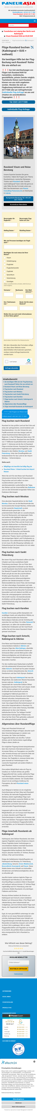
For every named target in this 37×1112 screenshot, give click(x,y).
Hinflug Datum (9, 230)
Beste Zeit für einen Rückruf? (26, 303)
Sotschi (9, 669)
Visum (9, 258)
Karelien (5, 613)
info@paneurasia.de (29, 16)
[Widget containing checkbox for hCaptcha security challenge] (18, 361)
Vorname (7, 290)
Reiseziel (29, 622)
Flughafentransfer (13, 268)
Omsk (21, 864)
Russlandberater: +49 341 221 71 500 (24, 12)
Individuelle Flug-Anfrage (13, 92)
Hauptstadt (18, 508)
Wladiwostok (28, 864)
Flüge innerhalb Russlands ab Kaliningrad (18, 406)
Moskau (21, 451)
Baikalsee (31, 487)
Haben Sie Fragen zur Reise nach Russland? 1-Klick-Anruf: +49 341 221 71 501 (15, 414)
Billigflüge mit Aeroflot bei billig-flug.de (18, 466)
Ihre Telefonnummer (10, 303)
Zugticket (10, 271)
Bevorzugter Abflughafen (9, 219)
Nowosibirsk (6, 866)
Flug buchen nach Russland (13, 389)
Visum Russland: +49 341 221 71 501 (24, 14)
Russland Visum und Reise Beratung (16, 387)
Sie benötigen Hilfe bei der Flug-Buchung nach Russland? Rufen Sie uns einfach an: (18, 383)
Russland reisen (22, 783)
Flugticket (10, 264)
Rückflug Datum (25, 230)
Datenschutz (18, 974)
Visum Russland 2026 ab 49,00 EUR (19, 36)
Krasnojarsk (16, 866)
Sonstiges (10, 281)
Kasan (26, 866)
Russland (16, 181)
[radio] (15, 948)
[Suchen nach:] (18, 25)
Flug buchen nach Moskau (13, 392)
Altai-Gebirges (20, 648)
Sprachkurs (10, 275)
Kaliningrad (21, 677)
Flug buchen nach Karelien (13, 397)
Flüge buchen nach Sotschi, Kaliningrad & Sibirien (18, 400)
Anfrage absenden (11, 368)
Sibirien (23, 646)
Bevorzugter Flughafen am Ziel (26, 219)
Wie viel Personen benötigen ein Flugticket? (17, 241)
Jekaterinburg (7, 864)
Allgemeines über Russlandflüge (15, 404)
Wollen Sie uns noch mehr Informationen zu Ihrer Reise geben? (18, 315)
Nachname (19, 291)
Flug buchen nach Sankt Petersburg (16, 394)
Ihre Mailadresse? (29, 291)
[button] (34, 20)
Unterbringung (11, 261)
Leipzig (8, 193)
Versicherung (11, 278)
